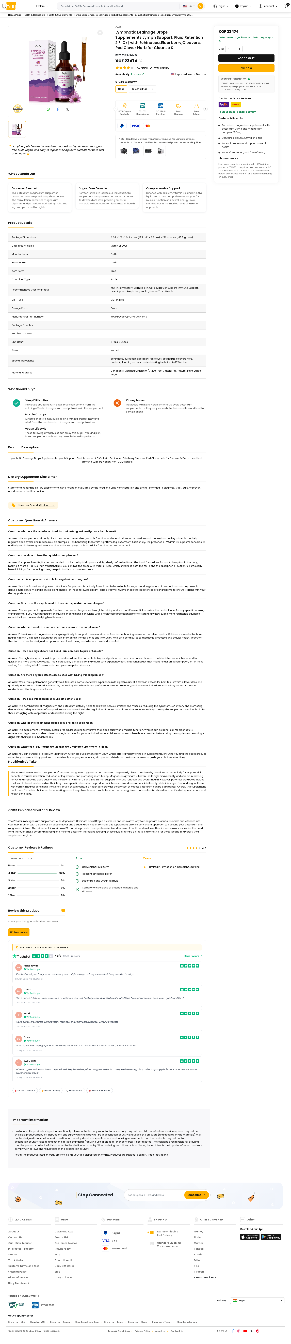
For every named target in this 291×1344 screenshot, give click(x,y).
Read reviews (191, 956)
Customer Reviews (66, 1243)
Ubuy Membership (19, 1283)
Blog (57, 1271)
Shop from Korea (113, 1322)
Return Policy (63, 1248)
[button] (220, 6)
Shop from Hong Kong (87, 1322)
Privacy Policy (142, 1331)
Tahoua (199, 1248)
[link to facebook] (58, 110)
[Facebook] (233, 1331)
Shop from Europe (187, 1322)
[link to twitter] (67, 110)
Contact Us (15, 1237)
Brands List (61, 1237)
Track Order (15, 1260)
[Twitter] (252, 1331)
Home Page (14, 15)
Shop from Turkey (162, 1322)
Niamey (198, 1231)
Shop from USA (16, 1322)
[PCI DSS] (16, 1305)
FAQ (57, 1254)
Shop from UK (37, 1322)
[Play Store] (271, 1238)
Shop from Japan (60, 1322)
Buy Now (196, 142)
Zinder (198, 1237)
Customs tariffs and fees (23, 1266)
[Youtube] (245, 1331)
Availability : (123, 74)
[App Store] (250, 1238)
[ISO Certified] (41, 1305)
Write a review (19, 932)
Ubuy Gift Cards (64, 1266)
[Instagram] (239, 1331)
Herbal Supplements (85, 15)
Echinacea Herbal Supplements (116, 15)
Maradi (198, 1243)
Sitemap (13, 1254)
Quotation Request (20, 1243)
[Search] (200, 6)
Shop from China (137, 1322)
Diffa (197, 1260)
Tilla (196, 1266)
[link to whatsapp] (48, 110)
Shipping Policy (17, 1271)
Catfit (118, 27)
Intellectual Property (21, 1248)
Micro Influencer (18, 1277)
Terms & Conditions (119, 1331)
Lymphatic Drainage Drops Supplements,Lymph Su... (163, 15)
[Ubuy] (9, 6)
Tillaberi (199, 1271)
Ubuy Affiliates (64, 1277)
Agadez (198, 1254)
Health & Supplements (59, 15)
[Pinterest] (258, 1331)
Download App (64, 1231)
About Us (14, 1231)
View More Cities (204, 1277)
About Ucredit (63, 1260)
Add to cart (246, 58)
